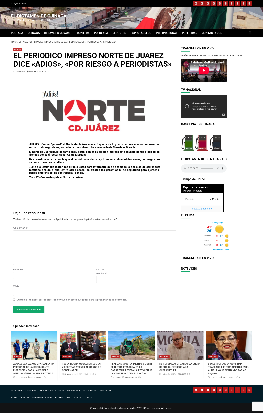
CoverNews (150, 407)
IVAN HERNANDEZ (36, 71)
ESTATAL (17, 49)
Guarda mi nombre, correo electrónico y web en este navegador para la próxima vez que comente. (71, 299)
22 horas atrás (21, 377)
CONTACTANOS (212, 33)
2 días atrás (214, 377)
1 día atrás (117, 377)
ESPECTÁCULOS (141, 33)
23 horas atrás (69, 374)
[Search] (250, 33)
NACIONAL (67, 357)
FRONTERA (82, 33)
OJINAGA (34, 33)
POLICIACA (101, 33)
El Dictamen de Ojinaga (39, 16)
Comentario (20, 227)
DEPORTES (119, 33)
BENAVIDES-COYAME (57, 33)
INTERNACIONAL (166, 33)
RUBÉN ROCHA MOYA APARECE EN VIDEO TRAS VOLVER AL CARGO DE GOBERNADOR (81, 367)
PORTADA (17, 33)
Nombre (18, 269)
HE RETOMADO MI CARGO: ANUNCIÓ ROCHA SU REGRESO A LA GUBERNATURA (179, 367)
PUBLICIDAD (189, 33)
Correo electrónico (103, 271)
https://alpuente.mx (202, 208)
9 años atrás (21, 71)
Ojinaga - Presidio (192, 190)
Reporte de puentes (195, 187)
